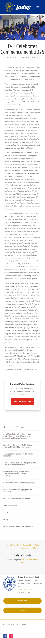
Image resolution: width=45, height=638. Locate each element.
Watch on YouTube (22, 401)
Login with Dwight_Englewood (14, 624)
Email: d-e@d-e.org (25, 589)
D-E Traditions (22, 57)
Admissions (22, 601)
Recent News (33, 57)
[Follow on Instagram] (11, 636)
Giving (22, 610)
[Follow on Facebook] (5, 636)
